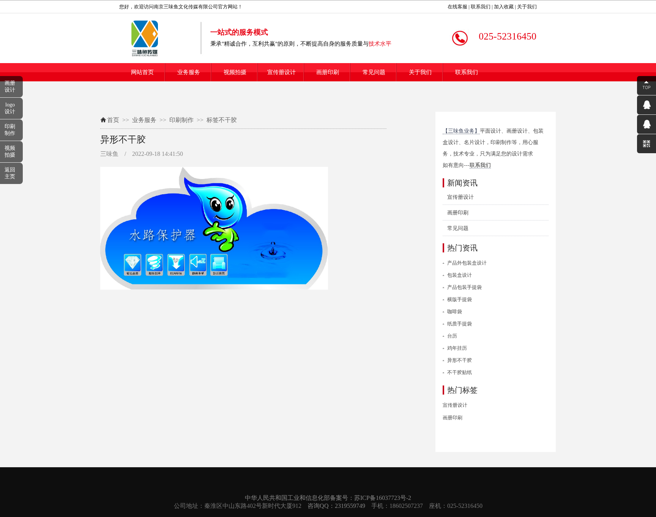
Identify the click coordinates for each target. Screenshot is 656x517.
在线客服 (456, 7)
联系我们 (480, 7)
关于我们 (526, 7)
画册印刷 (327, 72)
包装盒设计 (459, 275)
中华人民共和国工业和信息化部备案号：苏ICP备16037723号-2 (328, 498)
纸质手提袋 (459, 324)
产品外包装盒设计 (467, 263)
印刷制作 (181, 120)
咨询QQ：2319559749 (336, 506)
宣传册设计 (281, 72)
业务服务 (188, 72)
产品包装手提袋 (464, 287)
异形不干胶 (459, 360)
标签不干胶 (222, 120)
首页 (113, 120)
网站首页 (142, 72)
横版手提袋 (459, 299)
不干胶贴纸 (459, 372)
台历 (452, 336)
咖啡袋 (454, 311)
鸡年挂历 (457, 348)
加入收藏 (503, 7)
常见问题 (374, 72)
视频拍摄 (235, 72)
